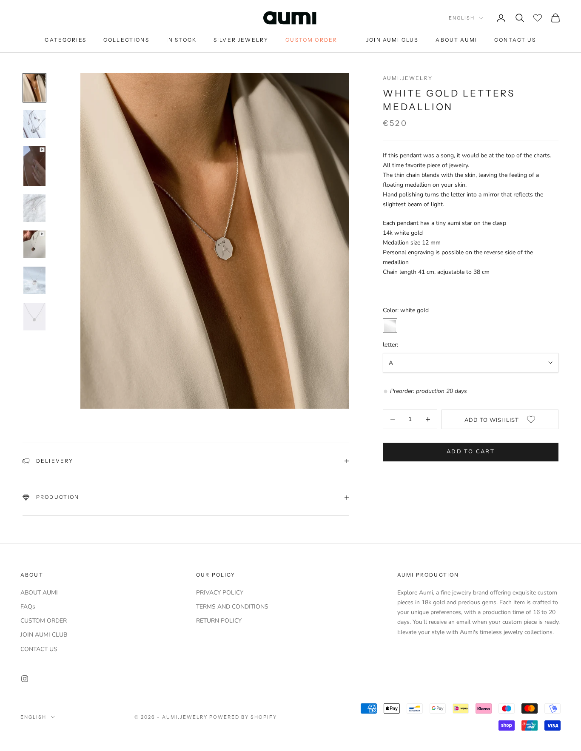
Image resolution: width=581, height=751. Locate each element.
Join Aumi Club (392, 40)
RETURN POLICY (219, 621)
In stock (181, 40)
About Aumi (456, 40)
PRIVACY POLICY (219, 593)
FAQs (27, 607)
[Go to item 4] (34, 208)
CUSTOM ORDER (43, 621)
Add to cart (471, 451)
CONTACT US (38, 649)
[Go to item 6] (34, 280)
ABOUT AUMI (39, 593)
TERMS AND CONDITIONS (232, 607)
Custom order (311, 40)
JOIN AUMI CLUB (43, 635)
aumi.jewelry (408, 78)
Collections (126, 40)
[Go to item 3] (34, 166)
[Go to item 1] (34, 87)
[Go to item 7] (34, 316)
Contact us (515, 40)
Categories (65, 40)
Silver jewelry (241, 40)
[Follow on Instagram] (24, 678)
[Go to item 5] (34, 244)
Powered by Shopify (243, 717)
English (462, 18)
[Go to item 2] (34, 124)
